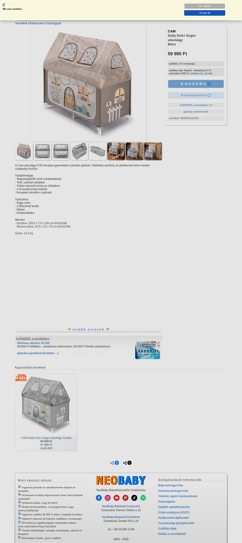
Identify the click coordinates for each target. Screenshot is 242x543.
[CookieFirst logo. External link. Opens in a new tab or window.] (4, 5)
